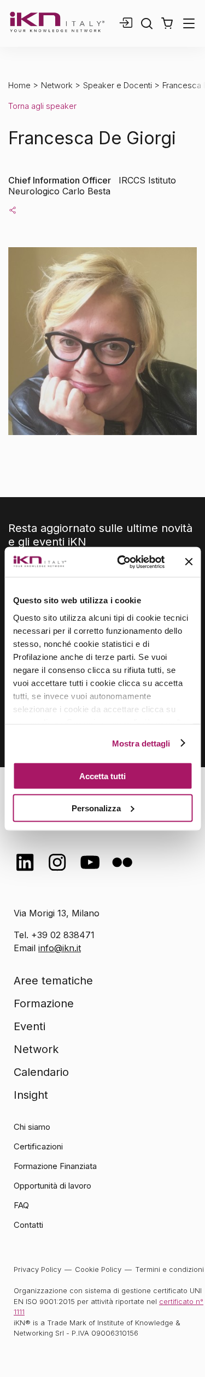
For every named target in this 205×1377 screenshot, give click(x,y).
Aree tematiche (53, 980)
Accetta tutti (102, 776)
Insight (31, 1094)
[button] (167, 23)
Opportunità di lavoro (52, 1185)
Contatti (28, 1225)
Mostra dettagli (141, 743)
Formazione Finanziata (55, 1166)
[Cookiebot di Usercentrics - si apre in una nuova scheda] (122, 562)
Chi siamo (32, 1127)
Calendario (41, 1072)
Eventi (29, 1026)
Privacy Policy (37, 1269)
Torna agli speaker (42, 106)
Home (19, 85)
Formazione (44, 1003)
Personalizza (96, 807)
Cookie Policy (98, 1269)
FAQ (21, 1205)
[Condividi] (12, 210)
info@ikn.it (59, 948)
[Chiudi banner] (188, 562)
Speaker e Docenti (117, 85)
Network (57, 85)
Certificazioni (38, 1146)
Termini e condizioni (169, 1269)
